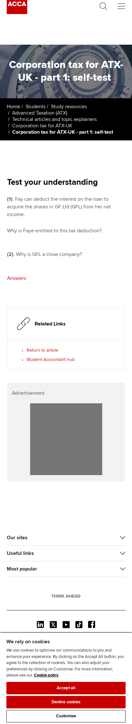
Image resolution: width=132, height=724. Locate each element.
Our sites (17, 537)
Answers (16, 278)
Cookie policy (46, 675)
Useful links (20, 553)
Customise (66, 716)
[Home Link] (66, 596)
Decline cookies (66, 702)
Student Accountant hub (51, 359)
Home (13, 106)
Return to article (42, 350)
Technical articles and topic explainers (54, 119)
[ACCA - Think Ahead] (17, 12)
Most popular (22, 569)
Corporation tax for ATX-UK (42, 126)
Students (35, 106)
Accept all (66, 687)
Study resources (69, 106)
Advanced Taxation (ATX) (39, 113)
